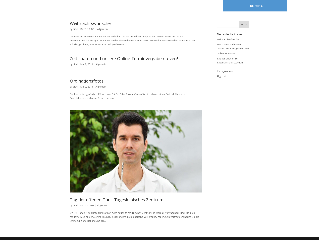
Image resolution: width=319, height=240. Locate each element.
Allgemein (102, 29)
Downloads (153, 5)
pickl (75, 29)
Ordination (123, 5)
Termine (255, 5)
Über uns (86, 5)
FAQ (138, 5)
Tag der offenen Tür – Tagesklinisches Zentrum (116, 200)
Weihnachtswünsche (90, 23)
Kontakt (170, 5)
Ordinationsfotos (87, 81)
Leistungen (104, 5)
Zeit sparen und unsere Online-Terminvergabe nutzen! (124, 58)
